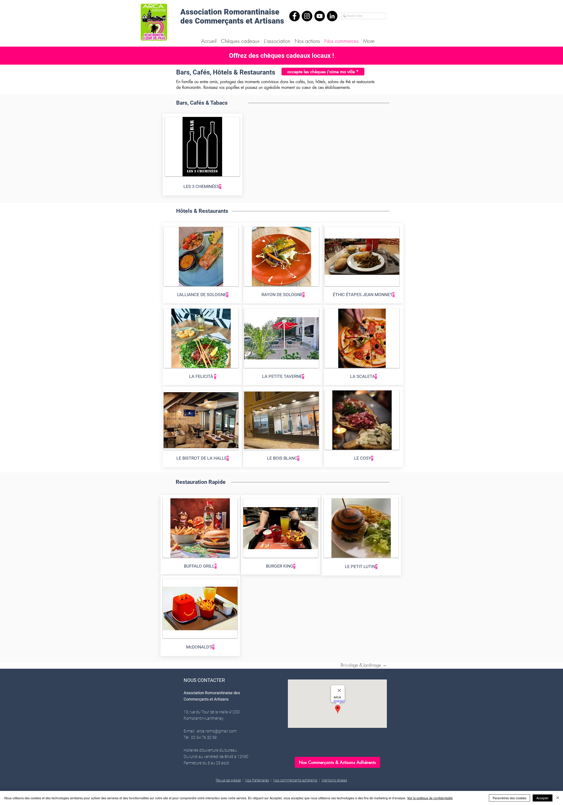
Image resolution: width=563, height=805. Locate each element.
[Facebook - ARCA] (294, 16)
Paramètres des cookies (509, 798)
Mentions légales (334, 780)
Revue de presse (228, 780)
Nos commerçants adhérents (295, 780)
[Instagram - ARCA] (307, 16)
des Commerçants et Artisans (232, 20)
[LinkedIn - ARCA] (332, 16)
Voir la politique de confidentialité (430, 798)
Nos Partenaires (257, 780)
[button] (202, 146)
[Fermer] (557, 797)
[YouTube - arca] (319, 16)
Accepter (542, 798)
